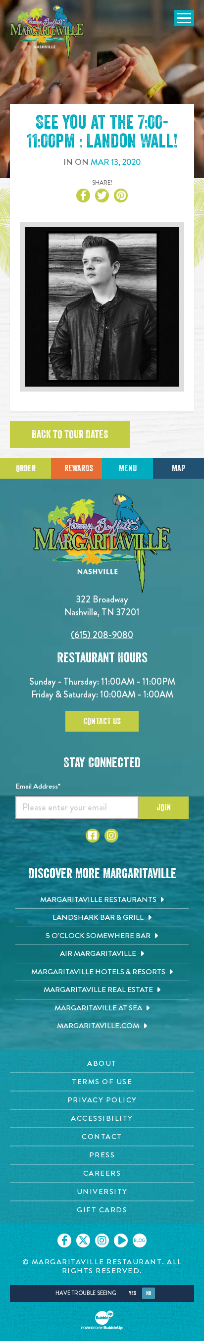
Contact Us (102, 721)
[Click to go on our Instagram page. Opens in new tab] (102, 1240)
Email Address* (37, 786)
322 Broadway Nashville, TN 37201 (102, 606)
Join (163, 807)
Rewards (78, 468)
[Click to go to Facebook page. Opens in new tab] (93, 836)
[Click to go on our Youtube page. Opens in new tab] (121, 1240)
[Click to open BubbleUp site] (102, 1320)
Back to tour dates (70, 434)
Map (178, 468)
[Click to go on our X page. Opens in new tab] (83, 1240)
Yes (132, 1293)
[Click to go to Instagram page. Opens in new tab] (111, 836)
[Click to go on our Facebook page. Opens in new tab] (64, 1240)
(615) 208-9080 (102, 635)
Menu (128, 468)
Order (26, 468)
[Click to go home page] (47, 31)
